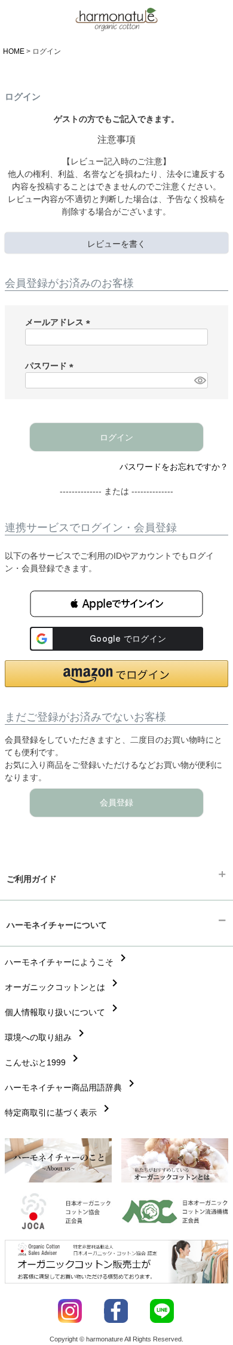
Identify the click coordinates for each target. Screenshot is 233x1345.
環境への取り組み (46, 1037)
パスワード (51, 365)
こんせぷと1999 (43, 1062)
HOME (13, 51)
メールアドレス (59, 322)
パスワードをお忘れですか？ (173, 466)
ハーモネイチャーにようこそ (67, 962)
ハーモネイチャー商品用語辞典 (72, 1087)
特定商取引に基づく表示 (59, 1112)
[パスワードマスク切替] (199, 380)
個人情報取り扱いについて (63, 1012)
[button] (116, 603)
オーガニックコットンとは (63, 987)
